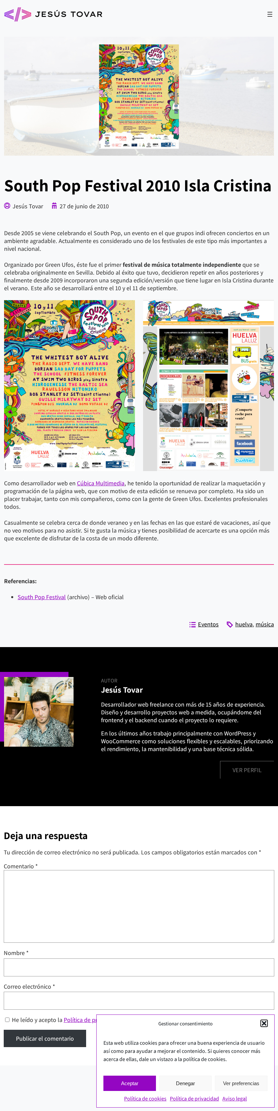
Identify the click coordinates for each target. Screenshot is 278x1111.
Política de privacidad (194, 1098)
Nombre (16, 953)
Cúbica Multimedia (100, 483)
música (265, 624)
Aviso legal (234, 1098)
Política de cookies (145, 1098)
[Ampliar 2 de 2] (265, 309)
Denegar (185, 1083)
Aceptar (129, 1083)
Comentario (21, 866)
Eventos (208, 624)
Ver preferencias (241, 1083)
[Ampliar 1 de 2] (126, 309)
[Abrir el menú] (270, 14)
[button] (264, 1023)
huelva (244, 624)
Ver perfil (247, 770)
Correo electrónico (29, 986)
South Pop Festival (42, 597)
